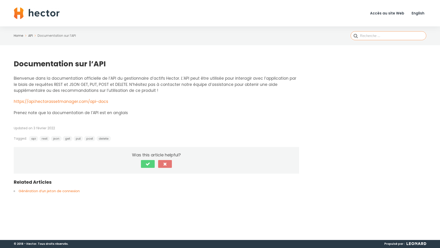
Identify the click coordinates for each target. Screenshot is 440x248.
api (33, 138)
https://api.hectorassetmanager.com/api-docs (61, 101)
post (89, 138)
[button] (148, 164)
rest (44, 138)
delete (104, 138)
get (67, 138)
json (56, 138)
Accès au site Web (387, 13)
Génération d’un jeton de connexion (49, 191)
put (78, 138)
